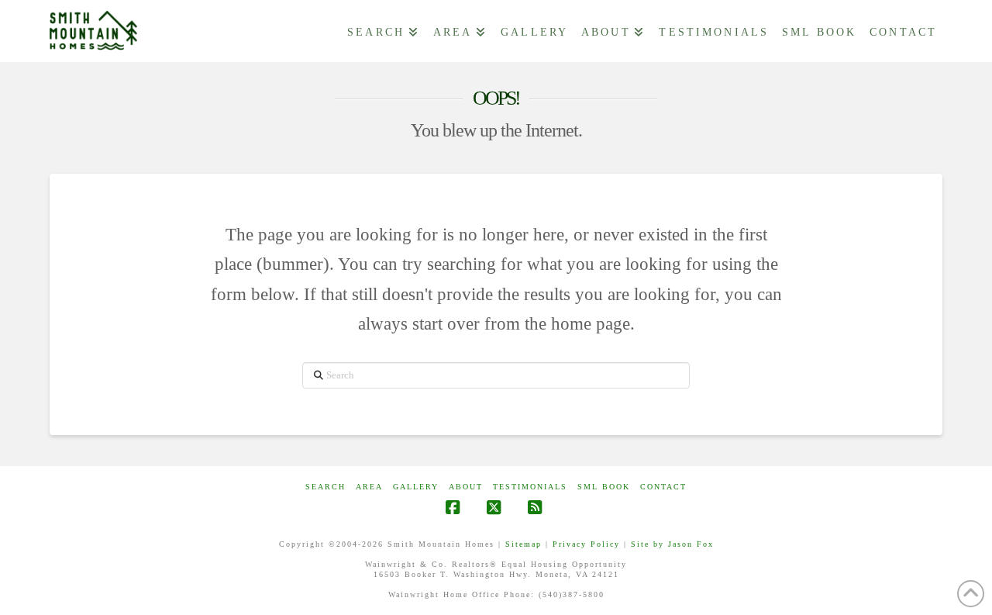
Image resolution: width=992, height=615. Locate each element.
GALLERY (416, 486)
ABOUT (466, 486)
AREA (369, 486)
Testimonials (530, 486)
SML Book (603, 486)
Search (325, 486)
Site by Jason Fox (672, 544)
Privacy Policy (586, 544)
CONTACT (663, 486)
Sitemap (523, 544)
